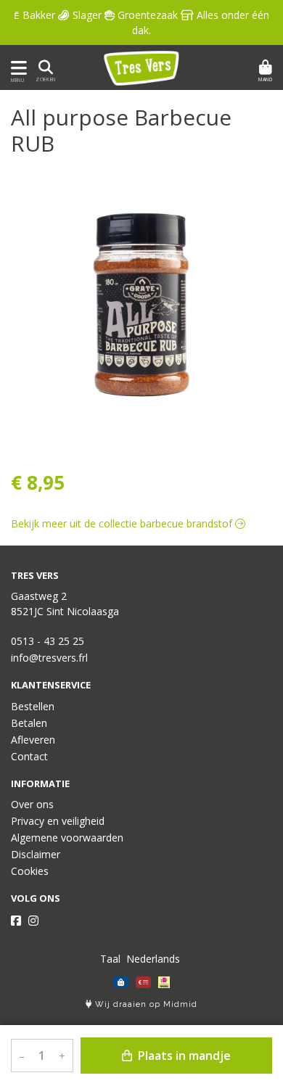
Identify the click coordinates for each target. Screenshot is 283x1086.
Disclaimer (35, 854)
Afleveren (33, 739)
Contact (29, 756)
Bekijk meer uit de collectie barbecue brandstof (123, 523)
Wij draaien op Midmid (144, 1004)
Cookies (30, 871)
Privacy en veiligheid (57, 821)
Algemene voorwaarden (67, 837)
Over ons (32, 804)
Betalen (29, 723)
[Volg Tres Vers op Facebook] (16, 921)
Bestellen (32, 706)
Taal (110, 959)
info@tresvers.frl (49, 658)
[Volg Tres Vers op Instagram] (33, 921)
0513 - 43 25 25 (47, 641)
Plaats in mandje (183, 1056)
